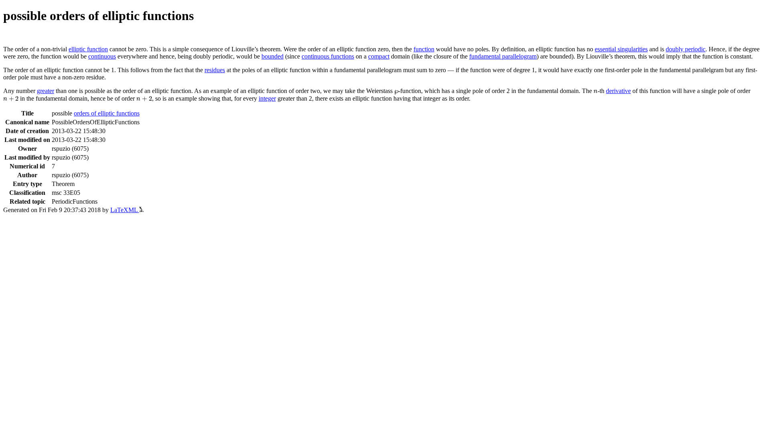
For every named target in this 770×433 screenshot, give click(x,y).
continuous (102, 56)
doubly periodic (685, 49)
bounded (272, 56)
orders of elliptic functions (107, 113)
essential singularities (621, 49)
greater (45, 90)
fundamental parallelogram (503, 56)
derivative (618, 90)
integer (267, 98)
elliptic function (88, 49)
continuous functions (328, 56)
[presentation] (396, 92)
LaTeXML (124, 209)
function (423, 49)
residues (215, 70)
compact (378, 56)
